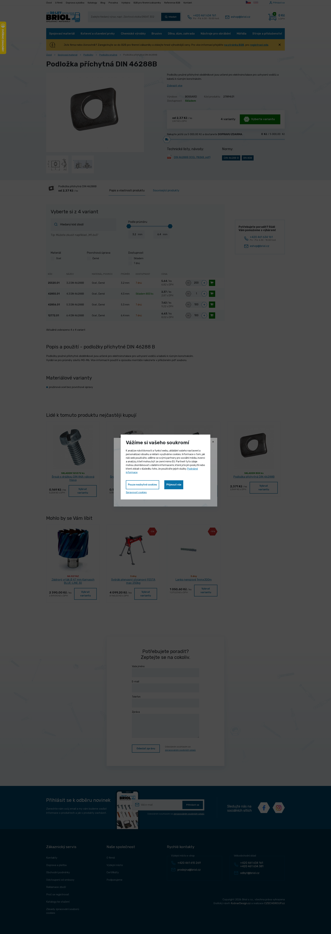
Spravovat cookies (136, 492)
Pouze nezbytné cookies (142, 484)
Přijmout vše (173, 484)
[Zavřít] (213, 442)
